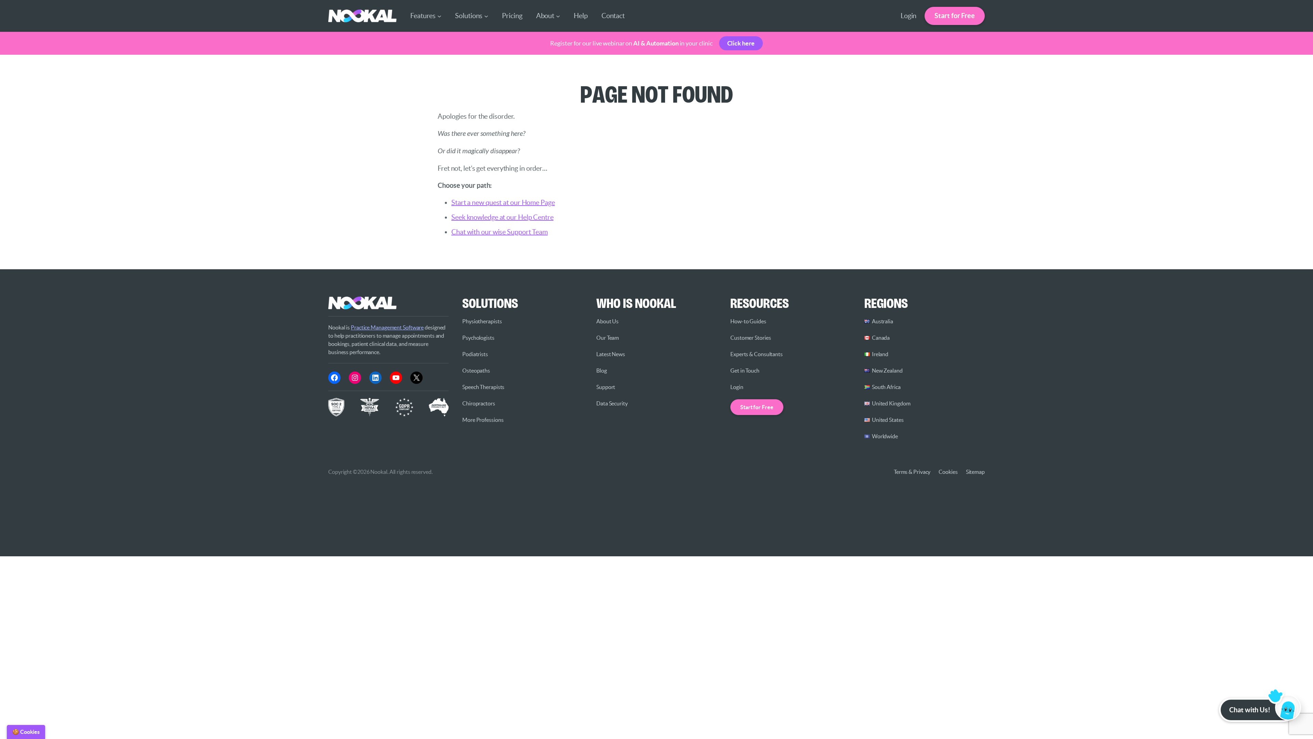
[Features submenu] (439, 16)
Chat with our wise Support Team (499, 232)
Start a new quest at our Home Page (503, 202)
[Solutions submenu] (486, 16)
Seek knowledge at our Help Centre (502, 217)
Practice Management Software (387, 327)
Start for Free (954, 16)
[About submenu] (558, 16)
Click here (741, 43)
